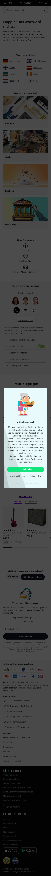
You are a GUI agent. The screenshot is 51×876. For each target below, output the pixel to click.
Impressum (17, 483)
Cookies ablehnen (17, 476)
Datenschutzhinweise (31, 483)
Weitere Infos (35, 476)
